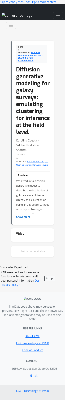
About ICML (32, 336)
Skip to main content (43, 2)
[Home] (17, 15)
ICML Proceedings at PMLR (32, 343)
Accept (50, 278)
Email (33, 375)
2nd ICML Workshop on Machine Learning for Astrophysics (30, 56)
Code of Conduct (32, 350)
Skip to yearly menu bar (15, 2)
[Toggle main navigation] (58, 15)
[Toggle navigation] (11, 25)
